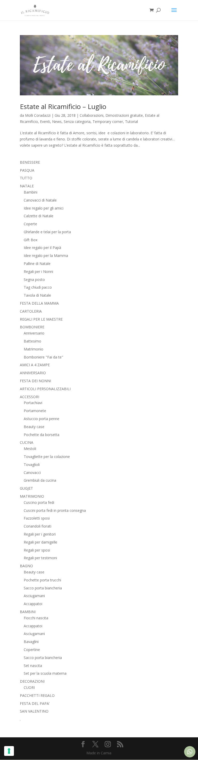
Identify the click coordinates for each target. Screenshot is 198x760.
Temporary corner (108, 121)
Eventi (45, 121)
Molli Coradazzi (38, 115)
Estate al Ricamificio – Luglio (63, 106)
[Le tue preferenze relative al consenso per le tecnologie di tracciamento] (9, 751)
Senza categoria (77, 121)
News (57, 121)
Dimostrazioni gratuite (124, 115)
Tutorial (131, 121)
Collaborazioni (91, 115)
